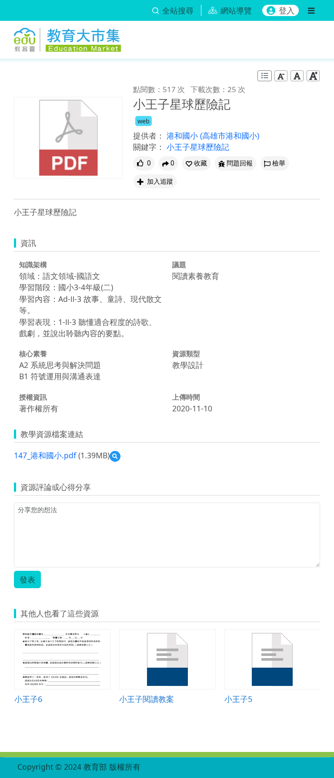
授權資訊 (33, 397)
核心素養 (33, 353)
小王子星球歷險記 (198, 147)
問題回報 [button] (240, 163)
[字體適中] (297, 76)
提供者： (148, 135)
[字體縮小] (281, 76)
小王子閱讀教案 (146, 698)
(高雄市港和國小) (229, 135)
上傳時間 (186, 397)
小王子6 (28, 698)
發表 (27, 579)
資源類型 (186, 353)
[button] (196, 163)
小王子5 (238, 698)
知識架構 (33, 264)
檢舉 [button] (278, 163)
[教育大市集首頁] (67, 38)
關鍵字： (148, 147)
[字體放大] (313, 76)
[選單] (311, 10)
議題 (179, 264)
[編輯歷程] (264, 75)
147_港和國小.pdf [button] (45, 455)
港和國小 (183, 135)
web (143, 121)
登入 (286, 10)
